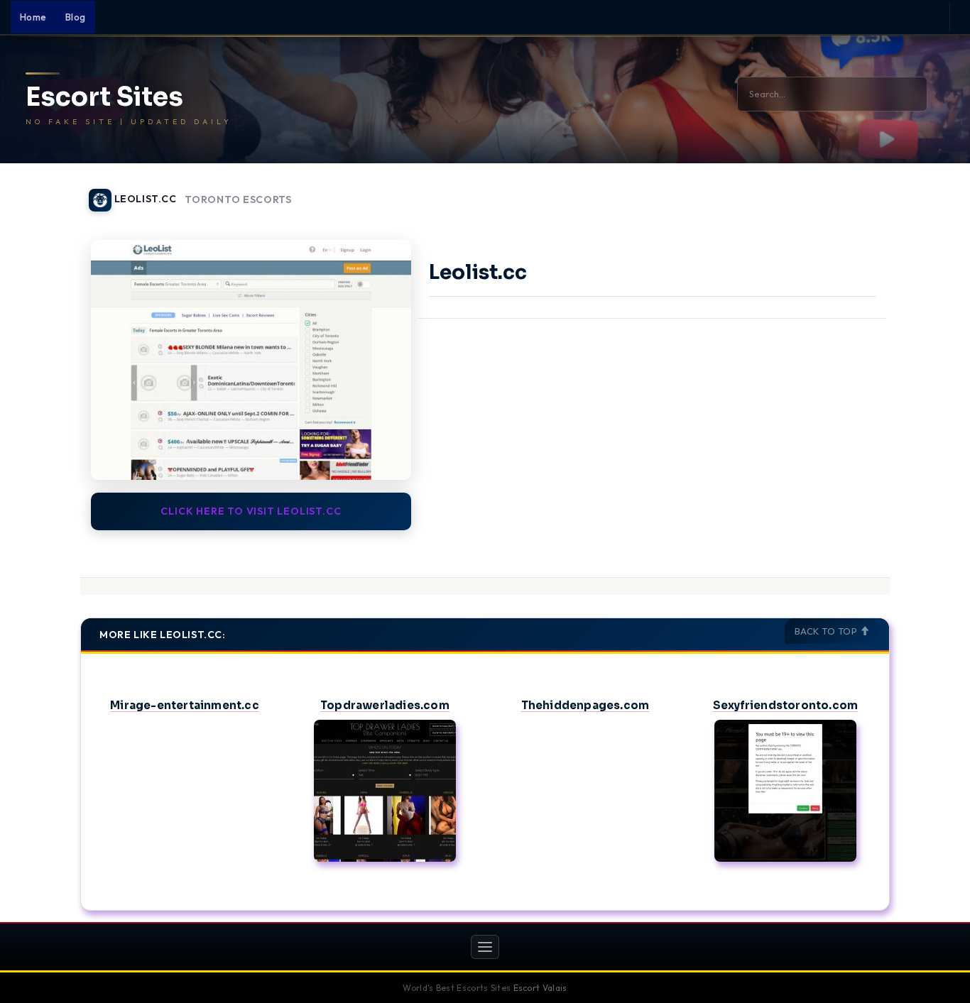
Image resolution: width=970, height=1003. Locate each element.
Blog (75, 17)
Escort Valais (540, 987)
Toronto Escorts (238, 199)
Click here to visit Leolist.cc (250, 511)
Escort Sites (104, 97)
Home (33, 17)
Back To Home (853, 191)
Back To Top (827, 631)
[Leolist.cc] (251, 360)
